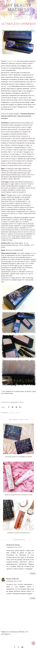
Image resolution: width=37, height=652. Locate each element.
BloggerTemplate (30, 650)
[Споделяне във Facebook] (8, 407)
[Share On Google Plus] (20, 407)
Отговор (32, 573)
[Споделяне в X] (12, 407)
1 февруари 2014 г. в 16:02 (14, 581)
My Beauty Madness (18, 7)
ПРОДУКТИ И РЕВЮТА (14, 412)
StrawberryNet (11, 61)
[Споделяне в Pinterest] (16, 407)
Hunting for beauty (13, 545)
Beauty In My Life (12, 579)
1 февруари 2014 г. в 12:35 (14, 547)
